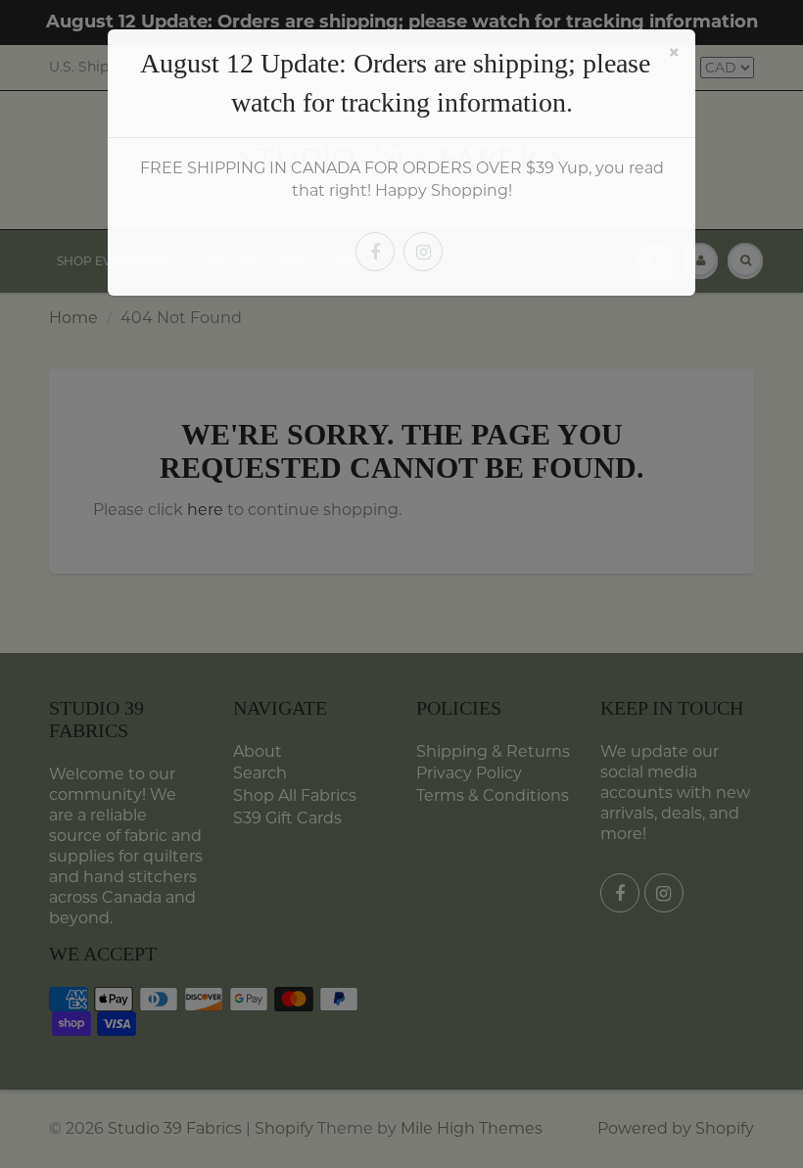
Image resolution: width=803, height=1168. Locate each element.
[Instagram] (423, 251)
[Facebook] (375, 251)
